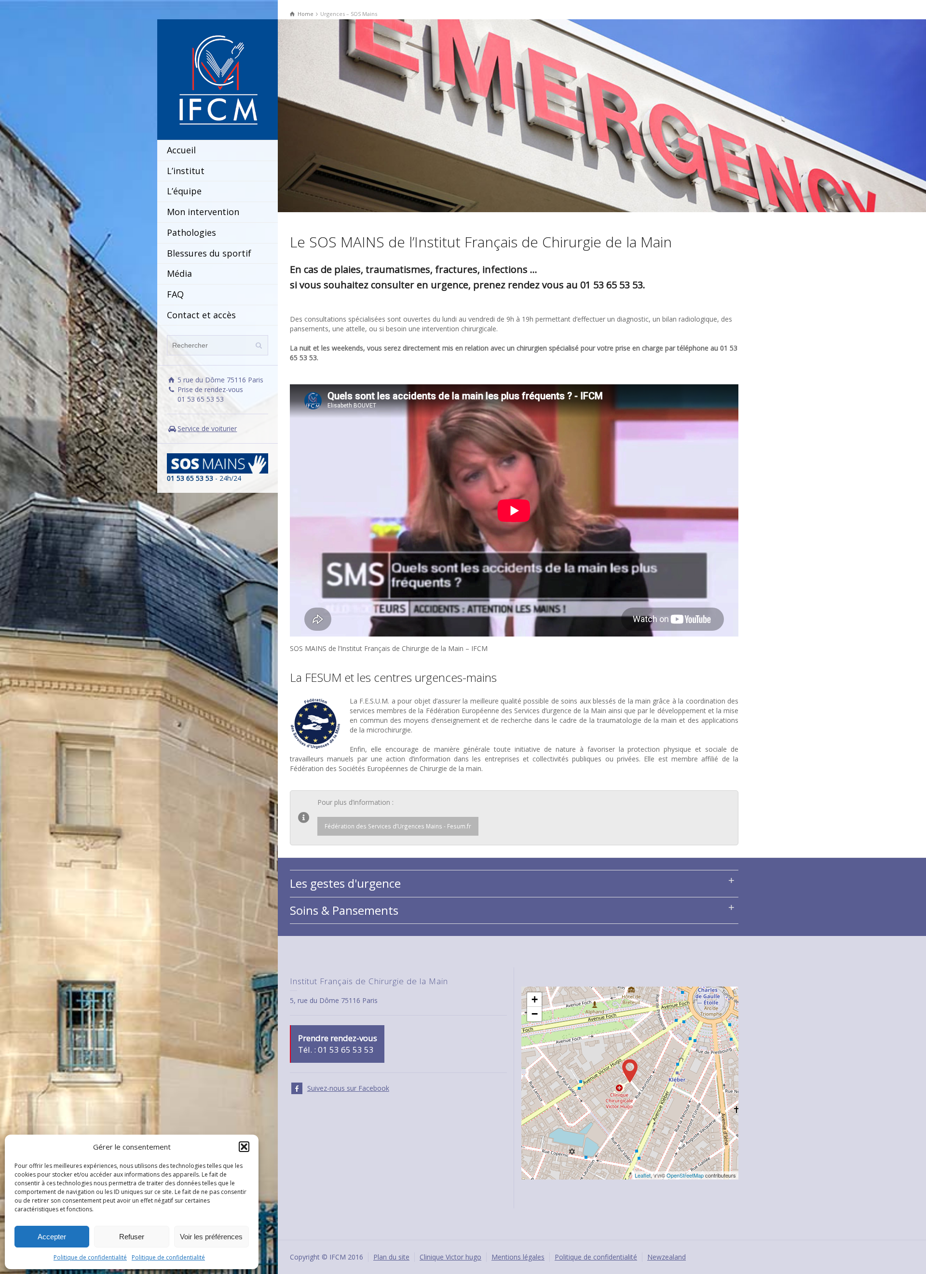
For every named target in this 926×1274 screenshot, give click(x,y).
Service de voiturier (207, 428)
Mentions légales (518, 1256)
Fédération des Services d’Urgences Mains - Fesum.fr (398, 826)
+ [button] (534, 999)
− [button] (534, 1014)
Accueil (181, 150)
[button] (244, 1147)
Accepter (52, 1237)
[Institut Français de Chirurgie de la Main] (217, 78)
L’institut (185, 170)
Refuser (131, 1237)
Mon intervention (203, 211)
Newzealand (666, 1256)
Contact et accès (201, 315)
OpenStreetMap (685, 1175)
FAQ (175, 294)
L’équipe (184, 191)
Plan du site (391, 1256)
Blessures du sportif (209, 253)
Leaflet (643, 1175)
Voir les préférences (211, 1237)
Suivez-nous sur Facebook (348, 1088)
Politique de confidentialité (90, 1257)
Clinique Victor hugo (450, 1256)
